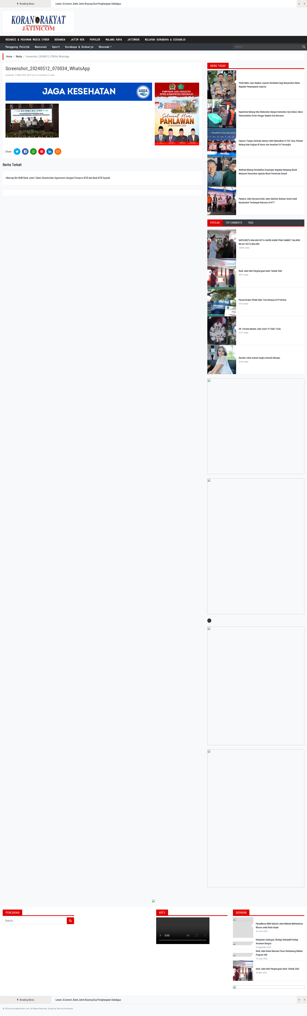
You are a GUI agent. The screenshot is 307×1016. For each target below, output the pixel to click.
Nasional (41, 47)
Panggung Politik (17, 47)
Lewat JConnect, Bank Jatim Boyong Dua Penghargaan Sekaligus (88, 3)
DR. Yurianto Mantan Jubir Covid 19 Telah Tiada (260, 329)
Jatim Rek (77, 39)
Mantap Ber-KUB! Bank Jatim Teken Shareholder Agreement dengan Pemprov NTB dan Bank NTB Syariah (58, 177)
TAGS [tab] (250, 222)
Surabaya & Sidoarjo (79, 47)
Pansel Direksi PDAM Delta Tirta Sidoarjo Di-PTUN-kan (262, 300)
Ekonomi (104, 47)
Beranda (60, 39)
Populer (95, 39)
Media (19, 56)
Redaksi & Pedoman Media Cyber (27, 39)
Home (9, 56)
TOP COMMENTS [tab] (233, 222)
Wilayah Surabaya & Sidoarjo (165, 39)
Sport (56, 47)
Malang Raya (114, 39)
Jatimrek (133, 39)
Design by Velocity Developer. (60, 1008)
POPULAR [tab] (215, 222)
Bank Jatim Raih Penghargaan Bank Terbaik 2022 (261, 271)
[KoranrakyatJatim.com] (38, 21)
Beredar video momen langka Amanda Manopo (259, 358)
